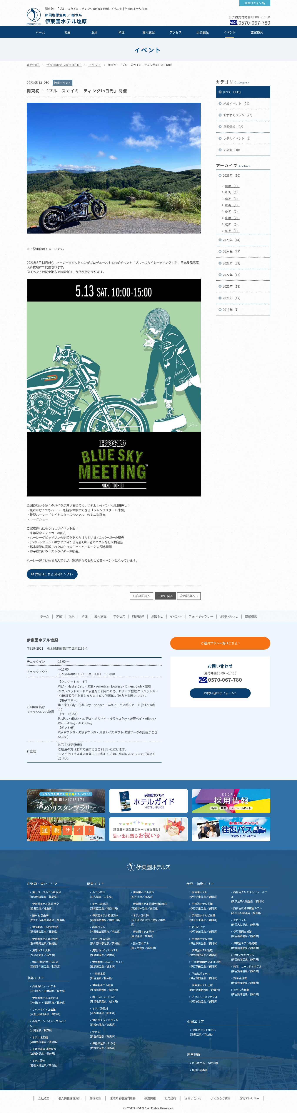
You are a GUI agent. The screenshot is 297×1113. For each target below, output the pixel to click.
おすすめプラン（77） (238, 115)
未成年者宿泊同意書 (122, 1098)
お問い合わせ (229, 616)
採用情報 (150, 1098)
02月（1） (232, 224)
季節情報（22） (234, 126)
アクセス (176, 32)
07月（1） (232, 192)
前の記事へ (142, 596)
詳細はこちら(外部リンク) (53, 574)
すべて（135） (233, 92)
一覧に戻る (165, 596)
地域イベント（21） (237, 103)
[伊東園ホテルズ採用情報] (231, 801)
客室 (67, 32)
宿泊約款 (95, 1098)
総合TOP (33, 65)
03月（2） (232, 218)
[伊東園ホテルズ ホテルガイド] (148, 801)
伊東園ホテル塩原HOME (64, 65)
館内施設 (148, 32)
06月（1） (232, 199)
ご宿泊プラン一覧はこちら (219, 643)
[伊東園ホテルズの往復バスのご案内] (231, 829)
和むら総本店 (199, 1070)
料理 (121, 32)
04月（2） (232, 211)
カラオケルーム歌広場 (205, 1063)
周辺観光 (203, 32)
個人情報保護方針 (69, 1098)
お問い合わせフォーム (219, 693)
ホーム (40, 32)
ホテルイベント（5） (237, 138)
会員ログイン (253, 3)
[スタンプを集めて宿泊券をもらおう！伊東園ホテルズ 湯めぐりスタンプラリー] (66, 801)
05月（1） (232, 205)
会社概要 (43, 1098)
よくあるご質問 (220, 1098)
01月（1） (232, 231)
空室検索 (257, 32)
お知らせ (157, 616)
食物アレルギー (249, 1098)
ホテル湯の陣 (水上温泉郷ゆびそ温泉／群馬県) (148, 919)
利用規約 (170, 1098)
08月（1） (232, 186)
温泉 (94, 32)
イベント (230, 32)
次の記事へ (188, 596)
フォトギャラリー (201, 616)
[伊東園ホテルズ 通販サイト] (66, 829)
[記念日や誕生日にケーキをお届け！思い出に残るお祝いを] (148, 829)
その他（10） (232, 150)
